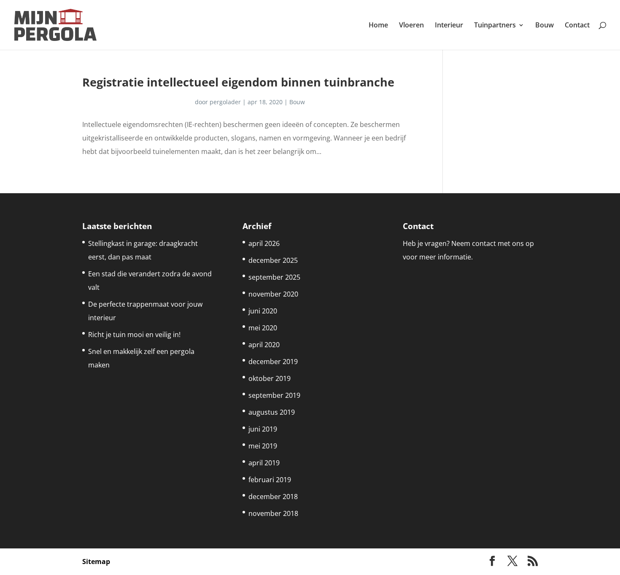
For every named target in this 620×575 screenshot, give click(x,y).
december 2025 (273, 260)
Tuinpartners (495, 26)
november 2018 (273, 513)
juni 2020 (262, 311)
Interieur (449, 26)
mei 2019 (262, 446)
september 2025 (274, 277)
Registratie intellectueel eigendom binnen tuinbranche (238, 82)
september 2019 (274, 395)
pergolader (225, 102)
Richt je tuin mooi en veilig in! (134, 334)
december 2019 (273, 361)
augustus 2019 (271, 412)
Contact (577, 26)
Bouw (544, 26)
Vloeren (411, 26)
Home (378, 26)
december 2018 (273, 496)
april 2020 (264, 344)
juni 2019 (262, 429)
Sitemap (96, 561)
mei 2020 (262, 327)
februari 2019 (269, 479)
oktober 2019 (269, 378)
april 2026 (264, 243)
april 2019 (264, 462)
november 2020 (273, 294)
